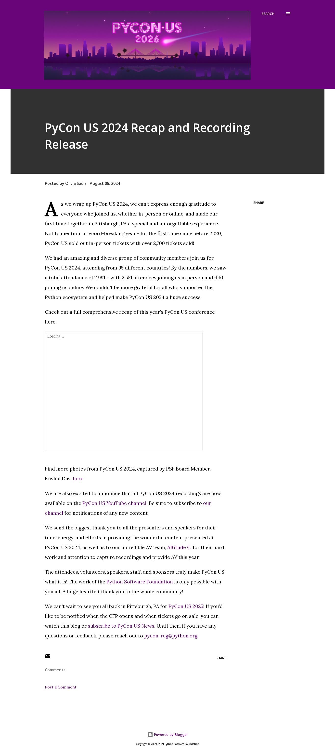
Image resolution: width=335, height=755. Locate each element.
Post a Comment (61, 687)
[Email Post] (48, 658)
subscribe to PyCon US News (121, 626)
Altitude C (179, 547)
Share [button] (258, 202)
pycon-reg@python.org (170, 636)
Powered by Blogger (170, 734)
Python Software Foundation (139, 582)
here (78, 478)
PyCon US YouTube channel (114, 503)
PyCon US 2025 (185, 606)
